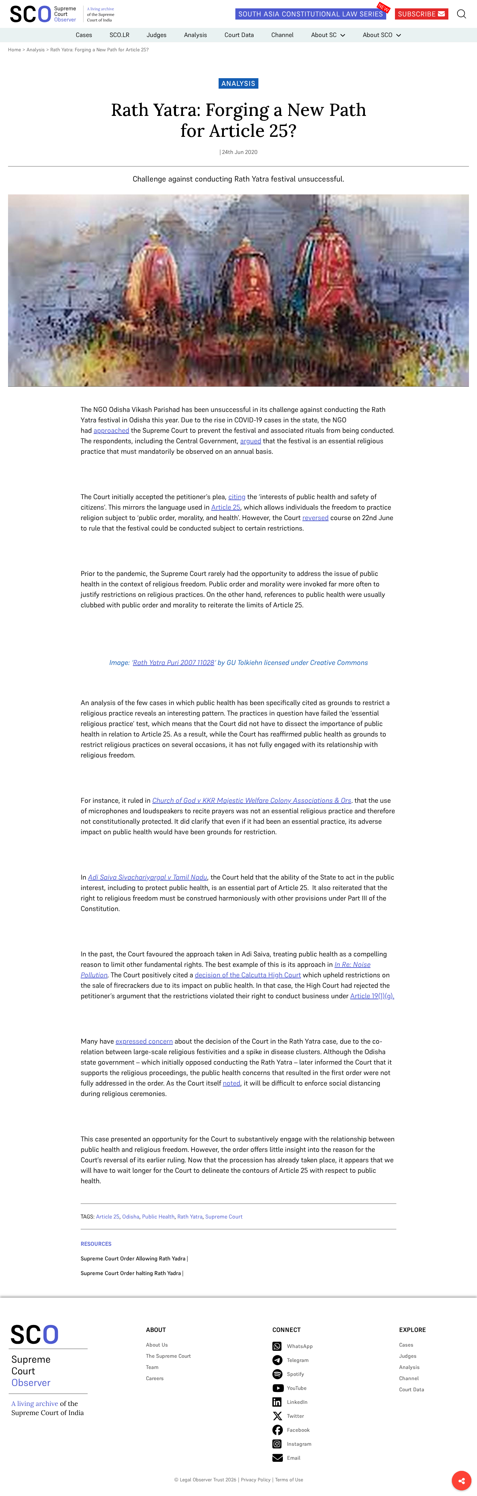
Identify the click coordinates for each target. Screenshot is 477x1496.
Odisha (130, 1216)
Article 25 (225, 507)
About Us (157, 1344)
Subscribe (418, 13)
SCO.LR (119, 35)
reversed (315, 517)
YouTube (297, 1388)
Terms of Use (289, 1479)
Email (293, 1457)
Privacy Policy (256, 1479)
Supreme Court (224, 1216)
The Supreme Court (168, 1356)
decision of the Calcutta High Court (248, 974)
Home (14, 49)
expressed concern (144, 1041)
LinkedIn (297, 1402)
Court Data (239, 35)
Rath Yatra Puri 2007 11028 (173, 662)
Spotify (295, 1374)
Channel (282, 35)
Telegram (298, 1360)
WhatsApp (300, 1346)
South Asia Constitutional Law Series (311, 13)
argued (250, 440)
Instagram (299, 1444)
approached (111, 430)
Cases (84, 35)
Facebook (298, 1430)
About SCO (377, 35)
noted (231, 1083)
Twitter (295, 1416)
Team (152, 1367)
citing (236, 496)
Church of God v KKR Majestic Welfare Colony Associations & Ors (251, 800)
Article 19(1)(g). (372, 995)
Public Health (158, 1216)
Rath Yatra (190, 1216)
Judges (157, 35)
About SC (324, 35)
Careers (155, 1378)
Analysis (195, 35)
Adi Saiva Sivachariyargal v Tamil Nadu (147, 877)
